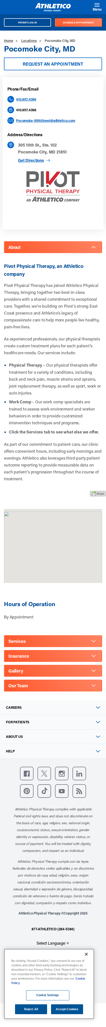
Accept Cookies (67, 1009)
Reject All (31, 1009)
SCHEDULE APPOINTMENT (78, 22)
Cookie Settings (47, 995)
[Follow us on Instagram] (62, 773)
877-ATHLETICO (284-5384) (53, 929)
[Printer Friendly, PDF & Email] (98, 493)
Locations (29, 40)
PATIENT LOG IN (27, 22)
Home (8, 40)
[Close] (86, 954)
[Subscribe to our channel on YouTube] (62, 791)
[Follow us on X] (44, 773)
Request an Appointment (53, 64)
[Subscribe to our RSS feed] (79, 791)
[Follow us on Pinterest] (27, 791)
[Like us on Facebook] (27, 773)
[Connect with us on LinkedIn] (79, 773)
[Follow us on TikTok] (44, 791)
